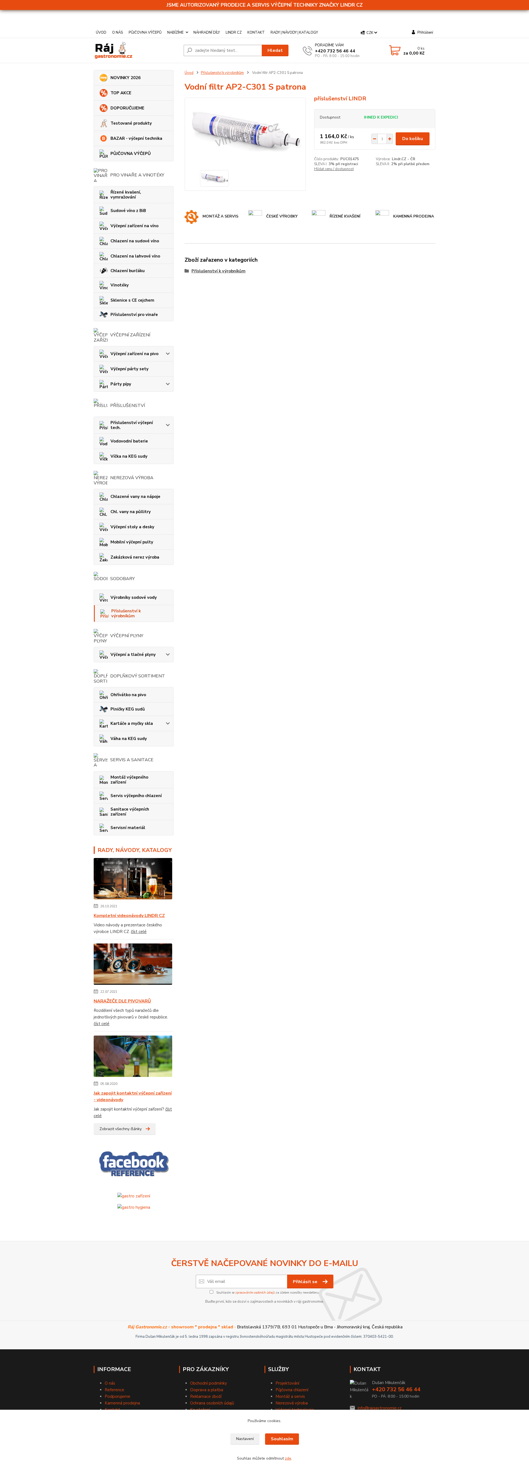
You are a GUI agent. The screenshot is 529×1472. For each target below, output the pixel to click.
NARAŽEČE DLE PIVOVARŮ (122, 1001)
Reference (114, 1390)
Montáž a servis (290, 1396)
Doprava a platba (206, 1390)
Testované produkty (131, 123)
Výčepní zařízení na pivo (134, 353)
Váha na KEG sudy (128, 738)
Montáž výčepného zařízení (129, 779)
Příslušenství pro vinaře (134, 314)
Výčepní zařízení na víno (134, 226)
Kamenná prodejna (122, 1403)
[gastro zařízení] (133, 1196)
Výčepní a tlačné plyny (133, 654)
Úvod (189, 72)
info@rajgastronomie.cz (379, 1408)
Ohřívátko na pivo (128, 695)
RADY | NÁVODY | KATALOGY (294, 32)
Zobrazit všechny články (120, 1129)
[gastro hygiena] (133, 1207)
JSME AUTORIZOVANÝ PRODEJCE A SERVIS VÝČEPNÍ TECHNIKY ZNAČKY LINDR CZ (264, 5)
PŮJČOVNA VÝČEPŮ (145, 32)
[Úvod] (136, 50)
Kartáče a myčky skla (131, 723)
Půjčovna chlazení (292, 1390)
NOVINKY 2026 (125, 78)
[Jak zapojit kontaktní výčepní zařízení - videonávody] (133, 1057)
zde (288, 1458)
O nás (110, 1383)
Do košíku (412, 139)
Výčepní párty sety (129, 369)
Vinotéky (119, 285)
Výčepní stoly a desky (132, 527)
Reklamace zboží (206, 1396)
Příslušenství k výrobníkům (126, 613)
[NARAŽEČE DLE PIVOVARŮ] (133, 965)
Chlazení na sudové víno (134, 241)
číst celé (139, 931)
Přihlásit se (306, 1282)
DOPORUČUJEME (127, 108)
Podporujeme (117, 1396)
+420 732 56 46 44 (335, 51)
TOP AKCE (120, 93)
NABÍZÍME (175, 32)
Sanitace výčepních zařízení (129, 811)
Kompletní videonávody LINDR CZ (129, 916)
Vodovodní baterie (129, 441)
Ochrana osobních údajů (212, 1403)
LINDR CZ (234, 32)
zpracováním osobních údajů (255, 1293)
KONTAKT (256, 32)
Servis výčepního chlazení (136, 795)
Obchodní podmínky (208, 1383)
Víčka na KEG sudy (128, 456)
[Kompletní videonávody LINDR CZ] (133, 879)
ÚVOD (101, 32)
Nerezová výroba (292, 1403)
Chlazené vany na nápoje (135, 496)
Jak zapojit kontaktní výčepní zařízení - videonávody (133, 1096)
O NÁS (117, 32)
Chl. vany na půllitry (130, 511)
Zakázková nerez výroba (134, 557)
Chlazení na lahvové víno (135, 256)
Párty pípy (120, 384)
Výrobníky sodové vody (133, 597)
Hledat (275, 50)
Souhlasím (282, 1439)
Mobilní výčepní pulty (131, 542)
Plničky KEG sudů (127, 709)
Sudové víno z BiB (128, 210)
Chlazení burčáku (127, 271)
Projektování (287, 1383)
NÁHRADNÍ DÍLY (206, 32)
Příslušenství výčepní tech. (131, 425)
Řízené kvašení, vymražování (125, 194)
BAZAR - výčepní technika (136, 138)
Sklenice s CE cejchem (132, 300)
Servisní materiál (127, 827)
